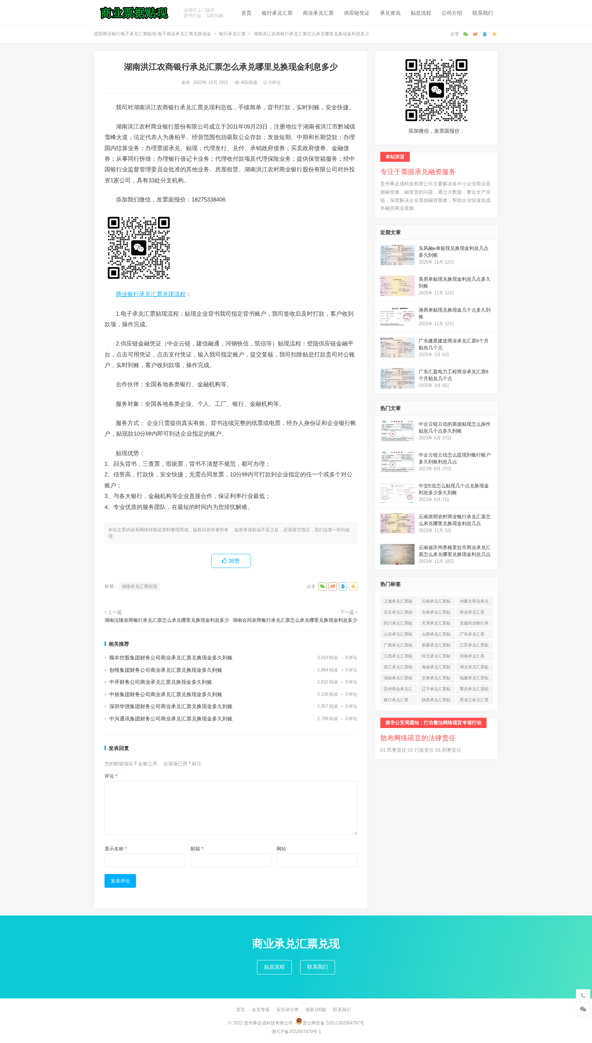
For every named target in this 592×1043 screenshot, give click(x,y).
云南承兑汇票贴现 (436, 602)
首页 (246, 13)
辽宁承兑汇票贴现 (436, 690)
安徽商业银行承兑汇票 (474, 624)
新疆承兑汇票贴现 (436, 646)
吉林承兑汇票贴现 (436, 613)
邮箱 (196, 848)
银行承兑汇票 (277, 13)
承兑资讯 (390, 13)
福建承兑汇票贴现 (474, 679)
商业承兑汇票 (318, 13)
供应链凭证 (357, 13)
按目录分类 (287, 1009)
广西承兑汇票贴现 (398, 646)
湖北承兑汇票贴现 (474, 668)
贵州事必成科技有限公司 (268, 1023)
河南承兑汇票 (472, 657)
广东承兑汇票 (472, 635)
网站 (281, 848)
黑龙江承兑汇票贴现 (474, 701)
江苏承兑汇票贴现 (474, 646)
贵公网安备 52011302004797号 (333, 1023)
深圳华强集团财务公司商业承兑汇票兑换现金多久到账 (171, 706)
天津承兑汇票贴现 (436, 624)
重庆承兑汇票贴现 (474, 690)
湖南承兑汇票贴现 (139, 586)
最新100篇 (316, 1009)
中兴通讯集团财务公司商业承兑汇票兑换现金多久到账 (171, 718)
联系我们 (482, 13)
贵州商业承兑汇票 (398, 690)
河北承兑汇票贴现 (436, 657)
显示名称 (115, 848)
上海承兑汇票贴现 (398, 602)
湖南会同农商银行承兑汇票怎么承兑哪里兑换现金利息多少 (295, 620)
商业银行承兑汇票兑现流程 (151, 294)
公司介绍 (452, 13)
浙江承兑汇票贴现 (398, 668)
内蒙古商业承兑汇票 (474, 602)
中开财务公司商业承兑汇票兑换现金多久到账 (160, 682)
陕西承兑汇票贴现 (436, 701)
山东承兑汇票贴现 (398, 635)
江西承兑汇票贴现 (398, 657)
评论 (110, 776)
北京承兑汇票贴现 (398, 613)
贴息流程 (421, 13)
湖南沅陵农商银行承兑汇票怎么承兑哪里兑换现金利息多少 (166, 620)
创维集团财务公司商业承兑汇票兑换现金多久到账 (165, 670)
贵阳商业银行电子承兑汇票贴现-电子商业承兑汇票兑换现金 (152, 33)
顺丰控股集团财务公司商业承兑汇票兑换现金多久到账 (171, 657)
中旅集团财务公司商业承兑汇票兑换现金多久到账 (165, 694)
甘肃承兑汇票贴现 (436, 679)
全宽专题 (261, 1009)
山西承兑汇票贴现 (436, 635)
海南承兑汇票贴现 (436, 668)
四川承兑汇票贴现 (398, 624)
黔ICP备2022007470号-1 (296, 1031)
